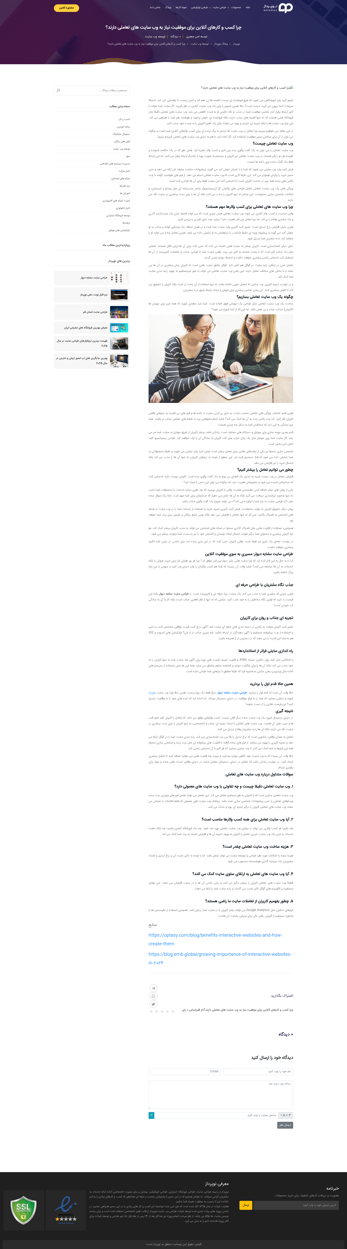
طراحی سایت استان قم (95, 312)
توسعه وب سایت (121, 149)
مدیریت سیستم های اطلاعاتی (115, 164)
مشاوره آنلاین (66, 8)
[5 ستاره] (151, 1011)
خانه (248, 7)
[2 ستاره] (167, 1011)
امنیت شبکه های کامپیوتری (116, 201)
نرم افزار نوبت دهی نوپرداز (93, 295)
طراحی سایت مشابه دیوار (94, 278)
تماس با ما (155, 7)
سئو (128, 156)
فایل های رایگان (122, 141)
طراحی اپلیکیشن (199, 7)
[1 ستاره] (173, 1011)
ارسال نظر (285, 1125)
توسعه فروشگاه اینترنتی (118, 215)
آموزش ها (125, 193)
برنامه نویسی (123, 127)
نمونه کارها (181, 7)
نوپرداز (152, 692)
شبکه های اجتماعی (120, 178)
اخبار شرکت (124, 171)
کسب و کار (124, 119)
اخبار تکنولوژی (123, 208)
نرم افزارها (125, 186)
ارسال (246, 1205)
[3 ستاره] (162, 1011)
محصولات (236, 7)
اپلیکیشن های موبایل (119, 230)
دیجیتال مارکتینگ (121, 134)
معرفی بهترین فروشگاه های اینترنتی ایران (85, 328)
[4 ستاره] (156, 1011)
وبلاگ (168, 7)
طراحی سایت (219, 7)
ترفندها (126, 223)
